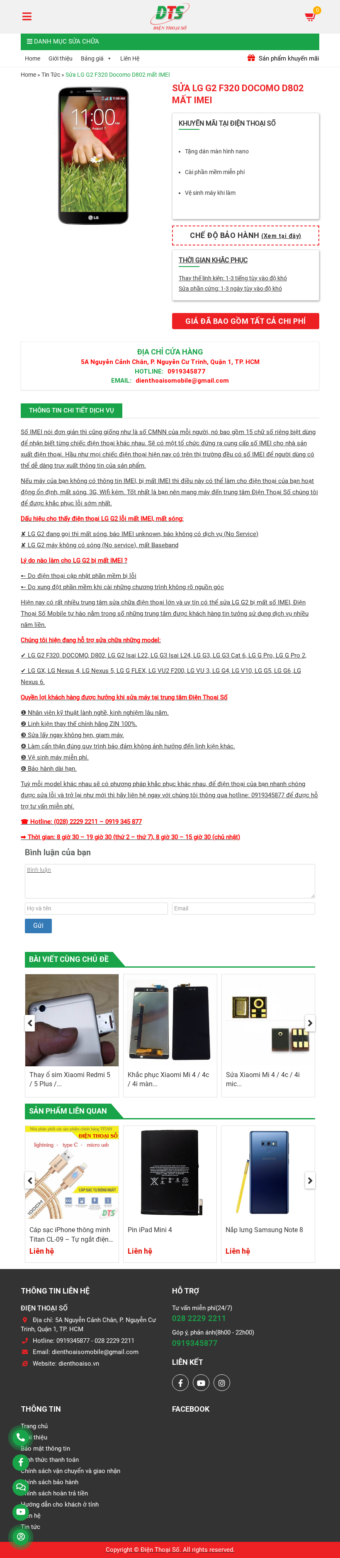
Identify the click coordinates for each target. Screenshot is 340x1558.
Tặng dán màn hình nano (217, 151)
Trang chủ (34, 1426)
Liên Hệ (129, 58)
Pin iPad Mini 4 (150, 1230)
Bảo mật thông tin (45, 1448)
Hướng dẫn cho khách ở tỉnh (60, 1504)
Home (32, 58)
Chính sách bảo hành (49, 1482)
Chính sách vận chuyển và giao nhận (70, 1471)
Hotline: (149, 371)
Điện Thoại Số (160, 1549)
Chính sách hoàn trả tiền (54, 1493)
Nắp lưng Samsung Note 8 (264, 1230)
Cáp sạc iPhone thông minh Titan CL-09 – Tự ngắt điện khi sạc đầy (69, 1239)
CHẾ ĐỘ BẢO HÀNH (245, 235)
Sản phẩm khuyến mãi (288, 58)
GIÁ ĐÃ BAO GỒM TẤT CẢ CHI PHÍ (245, 321)
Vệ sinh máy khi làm (210, 192)
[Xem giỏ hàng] (311, 16)
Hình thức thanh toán (50, 1459)
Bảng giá (92, 58)
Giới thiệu (61, 58)
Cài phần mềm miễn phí (215, 172)
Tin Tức (50, 74)
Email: (121, 380)
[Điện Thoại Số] (170, 16)
